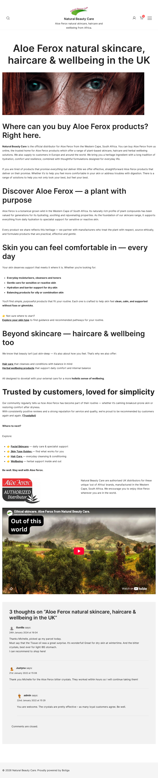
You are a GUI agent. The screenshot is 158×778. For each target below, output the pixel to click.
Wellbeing (17, 461)
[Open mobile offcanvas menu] (150, 18)
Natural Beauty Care (79, 19)
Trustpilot (29, 415)
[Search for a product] (8, 18)
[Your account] (134, 18)
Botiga (65, 770)
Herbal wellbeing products (18, 368)
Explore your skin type (15, 320)
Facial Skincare (20, 446)
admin (27, 695)
